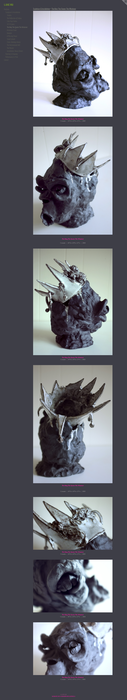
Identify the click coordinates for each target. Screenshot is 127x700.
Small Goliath (11, 39)
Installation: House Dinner (15, 51)
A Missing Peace (12, 36)
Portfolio (6, 9)
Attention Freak (11, 30)
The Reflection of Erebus (14, 18)
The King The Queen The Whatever (17, 27)
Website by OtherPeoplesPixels (63, 696)
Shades (9, 15)
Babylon (9, 33)
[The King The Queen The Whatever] (72, 64)
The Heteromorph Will (13, 45)
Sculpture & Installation (12, 12)
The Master (10, 48)
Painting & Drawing (11, 54)
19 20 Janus (11, 24)
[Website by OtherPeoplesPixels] (122, 5)
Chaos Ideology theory (13, 42)
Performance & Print (11, 57)
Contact (6, 60)
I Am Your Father (12, 21)
